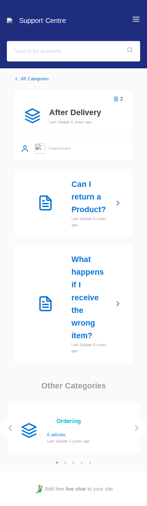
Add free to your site (78, 489)
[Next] (136, 428)
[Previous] (10, 428)
